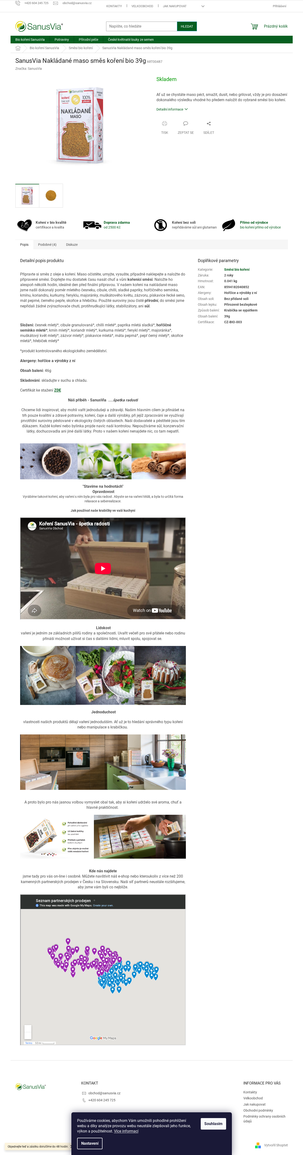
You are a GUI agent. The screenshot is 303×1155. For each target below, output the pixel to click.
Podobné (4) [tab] (47, 244)
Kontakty (114, 6)
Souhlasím (213, 1123)
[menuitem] (30, 39)
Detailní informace (169, 109)
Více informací (126, 1131)
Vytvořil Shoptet (276, 1145)
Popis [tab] (24, 244)
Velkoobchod (142, 6)
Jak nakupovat (175, 6)
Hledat (187, 26)
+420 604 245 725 (101, 1100)
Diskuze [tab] (72, 244)
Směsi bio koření (237, 269)
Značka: (28, 68)
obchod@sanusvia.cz (104, 1093)
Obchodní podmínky (258, 1110)
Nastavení (89, 1143)
